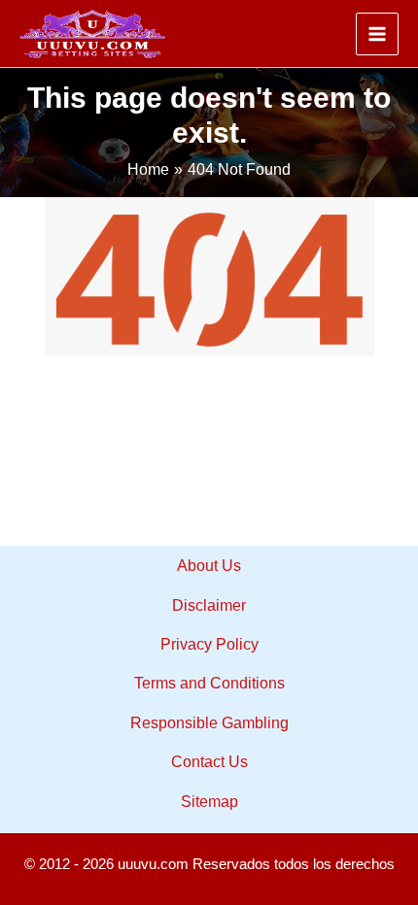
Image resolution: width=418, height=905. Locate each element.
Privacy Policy (209, 644)
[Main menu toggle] (377, 34)
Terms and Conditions (209, 683)
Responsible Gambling (209, 723)
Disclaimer (209, 605)
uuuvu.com (153, 864)
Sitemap (209, 801)
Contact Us (209, 762)
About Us (209, 565)
